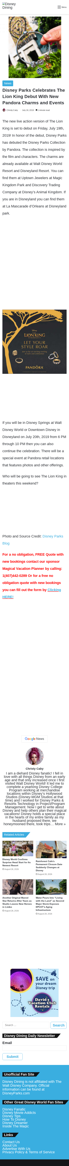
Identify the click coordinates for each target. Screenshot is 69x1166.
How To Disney (14, 1119)
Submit (12, 1057)
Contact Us (11, 1142)
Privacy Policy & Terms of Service (28, 1152)
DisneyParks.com (16, 1093)
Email (7, 1043)
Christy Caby (12, 110)
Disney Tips (11, 1116)
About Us (9, 1145)
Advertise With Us (16, 1149)
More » (60, 824)
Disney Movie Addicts (19, 1113)
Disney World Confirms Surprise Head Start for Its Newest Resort (16, 862)
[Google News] (34, 738)
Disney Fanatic (14, 1109)
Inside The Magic (15, 1126)
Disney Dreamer (15, 1123)
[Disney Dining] (12, 7)
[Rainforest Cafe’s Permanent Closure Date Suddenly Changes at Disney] (51, 849)
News (7, 83)
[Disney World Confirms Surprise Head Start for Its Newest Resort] (17, 848)
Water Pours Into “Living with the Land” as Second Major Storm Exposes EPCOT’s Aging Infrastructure (50, 903)
